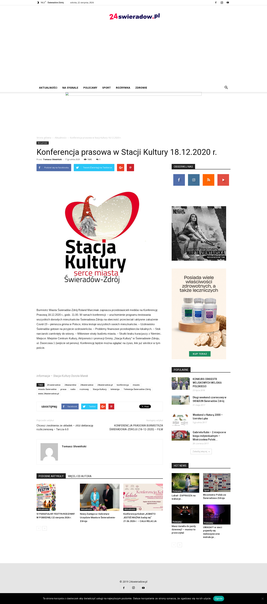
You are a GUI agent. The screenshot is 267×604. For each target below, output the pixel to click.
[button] (226, 87)
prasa (63, 389)
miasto (136, 384)
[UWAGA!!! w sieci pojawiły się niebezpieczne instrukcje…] (217, 514)
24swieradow (86, 384)
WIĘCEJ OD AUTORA (80, 476)
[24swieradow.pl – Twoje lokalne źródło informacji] (133, 17)
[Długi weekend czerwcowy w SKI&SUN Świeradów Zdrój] (181, 400)
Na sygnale (70, 87)
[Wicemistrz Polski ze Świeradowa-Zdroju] (217, 482)
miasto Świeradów (47, 389)
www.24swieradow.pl (48, 393)
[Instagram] (221, 2)
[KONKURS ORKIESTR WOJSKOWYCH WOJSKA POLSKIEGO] (181, 383)
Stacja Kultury (100, 389)
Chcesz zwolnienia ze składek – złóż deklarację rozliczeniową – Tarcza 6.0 (65, 427)
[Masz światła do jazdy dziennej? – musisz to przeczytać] (185, 514)
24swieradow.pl (105, 384)
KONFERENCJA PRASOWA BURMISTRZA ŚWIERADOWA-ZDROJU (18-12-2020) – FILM (136, 427)
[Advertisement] (133, 56)
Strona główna (44, 137)
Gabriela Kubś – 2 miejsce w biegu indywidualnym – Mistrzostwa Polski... (209, 436)
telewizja (115, 389)
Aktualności (48, 87)
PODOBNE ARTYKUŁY (51, 476)
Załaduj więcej (200, 451)
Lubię (179, 175)
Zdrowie (141, 87)
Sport (106, 87)
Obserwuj (193, 175)
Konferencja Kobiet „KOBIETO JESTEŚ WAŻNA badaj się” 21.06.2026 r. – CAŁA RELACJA (140, 517)
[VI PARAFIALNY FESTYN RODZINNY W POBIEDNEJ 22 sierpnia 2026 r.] (56, 497)
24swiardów (70, 384)
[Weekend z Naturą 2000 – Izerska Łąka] (181, 419)
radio (73, 389)
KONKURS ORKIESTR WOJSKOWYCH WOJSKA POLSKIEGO (207, 383)
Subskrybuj (223, 175)
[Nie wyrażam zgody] (262, 598)
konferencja (123, 384)
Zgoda (218, 598)
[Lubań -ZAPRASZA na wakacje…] (185, 483)
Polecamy (90, 87)
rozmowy (84, 389)
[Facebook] (216, 2)
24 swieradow (53, 384)
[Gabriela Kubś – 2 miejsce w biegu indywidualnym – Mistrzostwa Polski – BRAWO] (181, 435)
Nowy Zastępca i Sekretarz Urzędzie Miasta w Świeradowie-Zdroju (98, 517)
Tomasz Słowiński (52, 159)
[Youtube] (227, 2)
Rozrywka (123, 87)
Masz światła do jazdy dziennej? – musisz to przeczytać (184, 529)
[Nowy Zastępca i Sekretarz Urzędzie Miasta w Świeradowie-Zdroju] (100, 497)
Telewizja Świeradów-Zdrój (137, 389)
